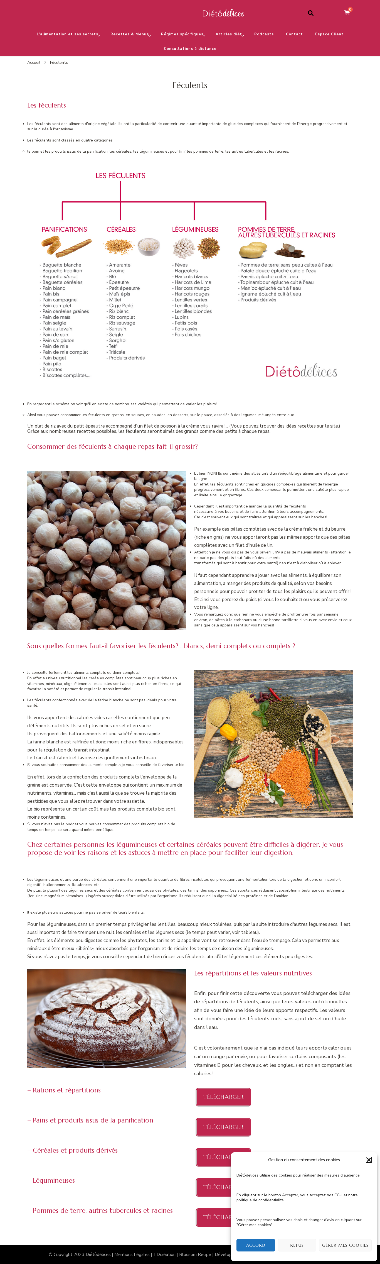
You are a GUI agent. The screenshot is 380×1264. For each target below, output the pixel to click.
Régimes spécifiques (182, 34)
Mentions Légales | (133, 1254)
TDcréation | (166, 1254)
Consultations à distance (190, 48)
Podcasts (264, 34)
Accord (255, 1245)
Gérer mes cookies (345, 1245)
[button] (369, 1160)
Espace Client (329, 34)
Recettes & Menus (129, 34)
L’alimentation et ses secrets (67, 34)
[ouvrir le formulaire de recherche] (311, 13)
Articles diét (229, 34)
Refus (297, 1245)
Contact (294, 34)
